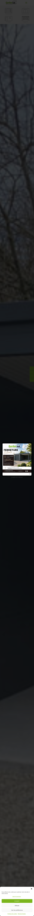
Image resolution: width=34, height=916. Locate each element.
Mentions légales (22, 914)
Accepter (17, 901)
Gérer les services (16, 896)
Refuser (17, 905)
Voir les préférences (17, 910)
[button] (31, 889)
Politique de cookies (12, 914)
